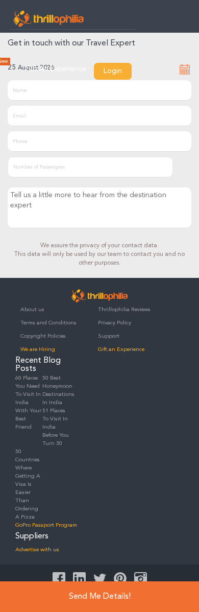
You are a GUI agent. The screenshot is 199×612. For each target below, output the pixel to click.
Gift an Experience (121, 349)
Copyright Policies (43, 336)
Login (113, 71)
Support (108, 336)
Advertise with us (37, 550)
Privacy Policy (114, 323)
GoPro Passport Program (46, 525)
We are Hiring (37, 349)
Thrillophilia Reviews (124, 310)
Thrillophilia (48, 18)
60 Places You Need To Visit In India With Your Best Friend (28, 402)
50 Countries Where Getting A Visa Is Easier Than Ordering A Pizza (27, 484)
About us (32, 310)
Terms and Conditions (48, 323)
